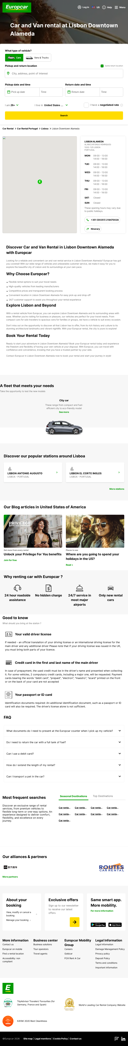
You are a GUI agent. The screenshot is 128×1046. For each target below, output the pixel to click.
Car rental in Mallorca (113, 807)
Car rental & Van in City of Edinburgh (81, 814)
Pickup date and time (17, 84)
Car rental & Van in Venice (65, 814)
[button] (40, 182)
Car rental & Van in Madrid (97, 807)
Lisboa (44, 128)
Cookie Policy (60, 1038)
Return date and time (78, 84)
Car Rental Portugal (27, 128)
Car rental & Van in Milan (65, 807)
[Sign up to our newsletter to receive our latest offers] (74, 922)
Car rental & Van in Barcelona (81, 807)
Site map (28, 1038)
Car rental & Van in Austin (113, 814)
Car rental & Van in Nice (97, 814)
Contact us (75, 1038)
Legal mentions (43, 1038)
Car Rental (8, 128)
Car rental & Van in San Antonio (65, 820)
